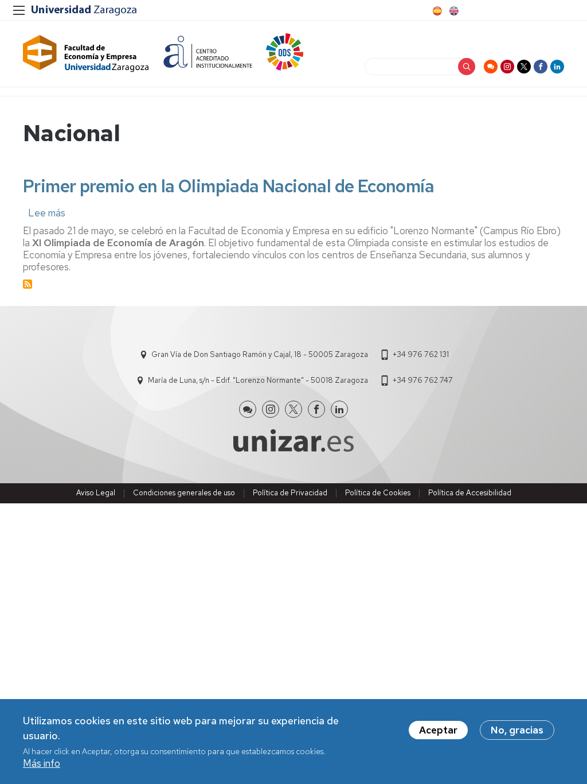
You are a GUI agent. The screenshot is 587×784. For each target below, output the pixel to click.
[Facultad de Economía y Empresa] (86, 53)
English (453, 11)
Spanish (436, 11)
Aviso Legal (95, 493)
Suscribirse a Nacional (27, 284)
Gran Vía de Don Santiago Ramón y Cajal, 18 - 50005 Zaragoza (259, 354)
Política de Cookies (377, 493)
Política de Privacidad (290, 493)
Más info (41, 763)
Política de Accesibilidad (469, 493)
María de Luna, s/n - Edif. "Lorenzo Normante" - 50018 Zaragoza (258, 380)
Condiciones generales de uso (184, 493)
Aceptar (438, 730)
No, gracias (517, 730)
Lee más (46, 213)
